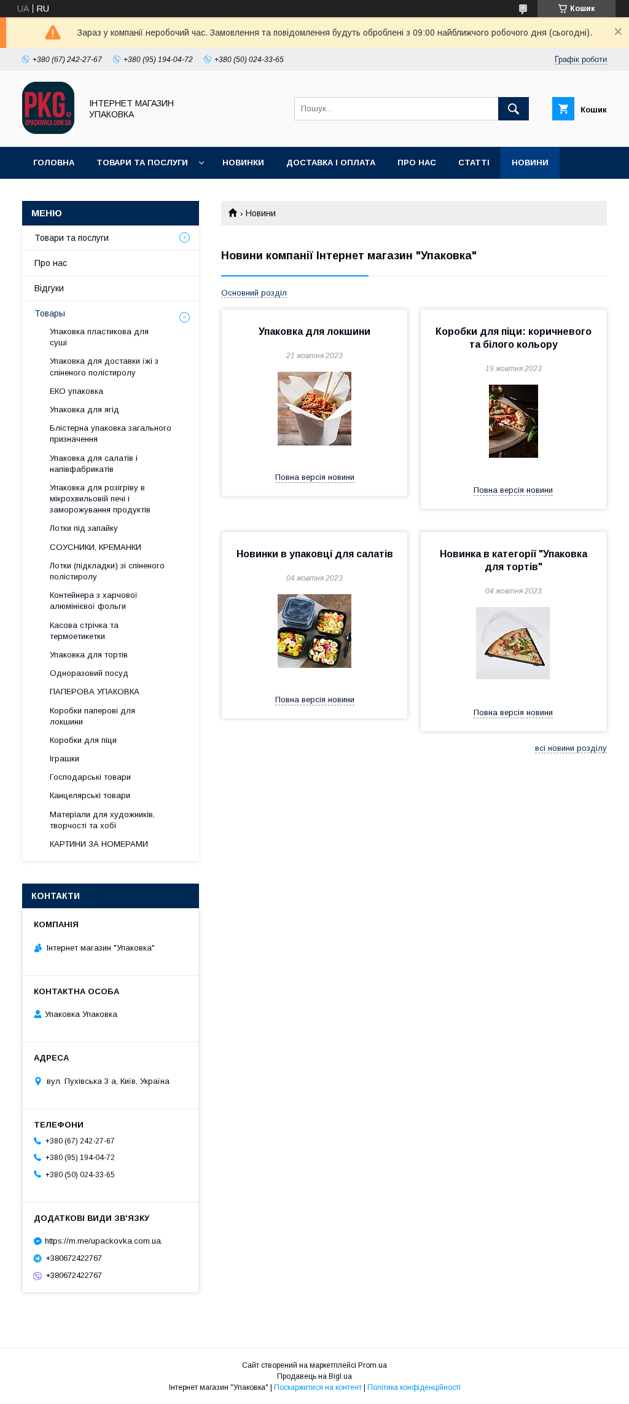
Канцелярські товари (90, 795)
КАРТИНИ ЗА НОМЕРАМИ (99, 844)
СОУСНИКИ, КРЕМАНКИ (95, 547)
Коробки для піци (83, 740)
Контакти (56, 194)
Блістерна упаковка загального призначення (110, 433)
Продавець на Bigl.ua (314, 1376)
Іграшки (64, 758)
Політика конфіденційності (414, 1387)
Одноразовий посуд (89, 673)
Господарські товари (90, 777)
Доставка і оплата (330, 162)
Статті (474, 162)
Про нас (416, 162)
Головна (53, 162)
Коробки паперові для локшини (92, 716)
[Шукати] (513, 108)
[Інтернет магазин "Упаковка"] (48, 131)
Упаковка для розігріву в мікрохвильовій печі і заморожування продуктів (100, 498)
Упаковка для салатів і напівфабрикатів (94, 463)
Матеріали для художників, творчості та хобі (102, 820)
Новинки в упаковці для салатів (314, 554)
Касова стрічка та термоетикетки (84, 631)
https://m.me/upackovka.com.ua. (104, 1240)
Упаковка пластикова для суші (99, 337)
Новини (530, 162)
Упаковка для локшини (314, 331)
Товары (49, 313)
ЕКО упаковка (76, 391)
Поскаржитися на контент (318, 1387)
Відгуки (49, 288)
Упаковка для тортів (89, 654)
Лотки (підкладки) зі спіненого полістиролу (107, 571)
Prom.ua (372, 1365)
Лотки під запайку (84, 528)
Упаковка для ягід (84, 409)
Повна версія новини (314, 477)
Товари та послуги (142, 162)
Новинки (243, 162)
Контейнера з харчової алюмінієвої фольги (94, 600)
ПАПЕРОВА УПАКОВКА (94, 691)
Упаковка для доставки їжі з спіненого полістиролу (104, 366)
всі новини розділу (571, 748)
